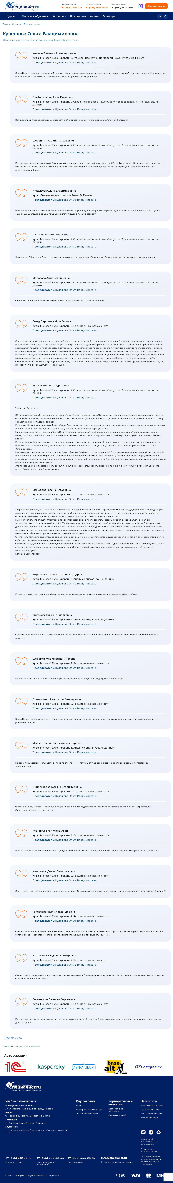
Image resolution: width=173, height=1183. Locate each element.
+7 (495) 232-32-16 (71, 7)
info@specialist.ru (114, 1158)
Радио (8, 1112)
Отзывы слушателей (150, 1109)
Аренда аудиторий (150, 1118)
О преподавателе (12, 40)
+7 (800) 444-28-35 (123, 7)
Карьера (58, 16)
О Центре (17, 24)
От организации (93, 5)
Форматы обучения (35, 16)
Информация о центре (152, 1105)
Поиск (159, 16)
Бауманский (11, 1127)
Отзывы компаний (117, 1115)
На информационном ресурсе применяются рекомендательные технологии (151, 1160)
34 (20, 1038)
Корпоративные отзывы (41, 40)
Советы (57, 40)
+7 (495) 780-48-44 (97, 7)
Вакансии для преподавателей (149, 1150)
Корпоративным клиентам (120, 1102)
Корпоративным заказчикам (116, 1110)
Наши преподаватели (151, 1113)
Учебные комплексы (20, 1101)
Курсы (11, 16)
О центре (109, 16)
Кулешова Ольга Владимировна (64, 62)
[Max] (141, 6)
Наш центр (149, 1101)
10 (17, 1038)
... (18, 1038)
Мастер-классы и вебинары (89, 1109)
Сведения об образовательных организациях (149, 1141)
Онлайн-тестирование (87, 1113)
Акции (94, 16)
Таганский (11, 1120)
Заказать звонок (156, 6)
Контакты (66, 40)
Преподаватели (32, 24)
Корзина (165, 16)
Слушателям (85, 1101)
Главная (6, 24)
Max (158, 1132)
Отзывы (25, 40)
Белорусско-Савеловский (19, 1105)
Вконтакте (143, 1132)
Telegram (151, 1132)
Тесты (75, 40)
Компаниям (78, 16)
